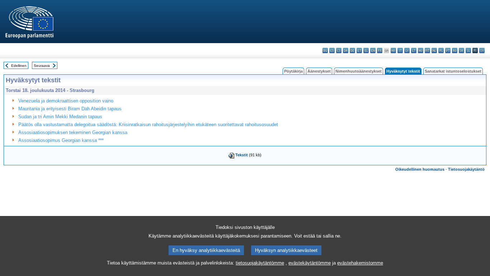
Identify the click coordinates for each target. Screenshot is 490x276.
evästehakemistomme (360, 263)
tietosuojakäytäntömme (260, 263)
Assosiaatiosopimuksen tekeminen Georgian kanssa (72, 132)
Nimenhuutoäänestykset (358, 71)
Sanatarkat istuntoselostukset (453, 71)
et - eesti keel (359, 50)
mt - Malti (427, 50)
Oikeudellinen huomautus (419, 169)
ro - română (454, 50)
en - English (373, 50)
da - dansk (345, 50)
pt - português (448, 50)
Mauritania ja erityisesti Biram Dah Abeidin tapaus (70, 108)
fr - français (379, 50)
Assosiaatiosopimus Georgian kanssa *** (61, 140)
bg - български (325, 50)
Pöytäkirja (293, 71)
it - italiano (400, 50)
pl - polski (441, 50)
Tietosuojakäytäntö (466, 169)
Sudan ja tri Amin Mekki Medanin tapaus (60, 116)
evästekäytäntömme (309, 263)
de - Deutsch (352, 50)
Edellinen (19, 66)
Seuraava (42, 66)
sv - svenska (482, 50)
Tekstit (241, 155)
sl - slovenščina (468, 50)
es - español (332, 50)
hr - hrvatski (393, 50)
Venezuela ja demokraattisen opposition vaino (65, 101)
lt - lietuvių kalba (413, 50)
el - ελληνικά (366, 50)
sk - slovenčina (461, 50)
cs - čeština (338, 50)
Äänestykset (319, 71)
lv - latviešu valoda (407, 50)
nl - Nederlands (434, 50)
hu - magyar (420, 50)
